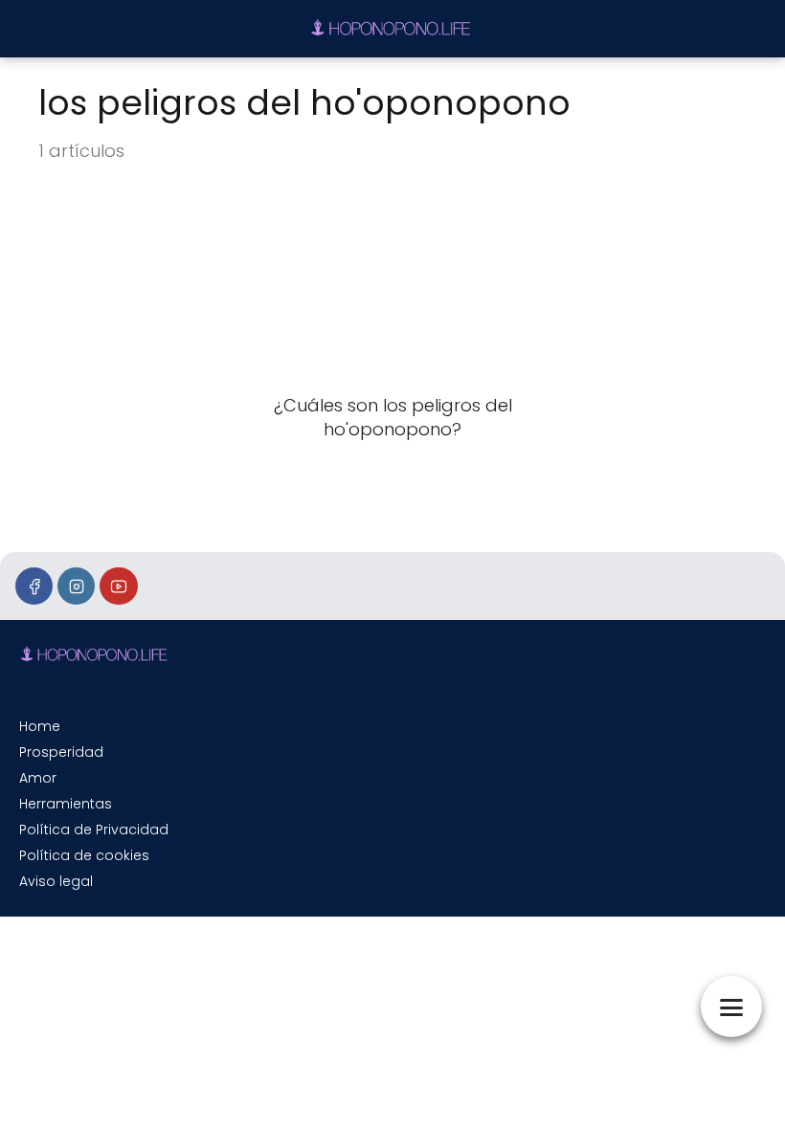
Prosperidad (61, 752)
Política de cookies (84, 855)
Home (39, 726)
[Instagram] (76, 586)
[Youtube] (118, 586)
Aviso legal (56, 881)
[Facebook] (34, 586)
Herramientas (65, 803)
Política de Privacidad (93, 829)
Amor (37, 777)
